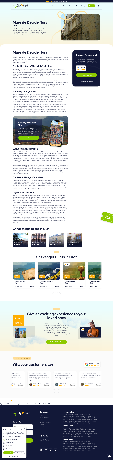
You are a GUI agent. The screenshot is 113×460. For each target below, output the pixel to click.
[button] (14, 456)
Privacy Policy (43, 427)
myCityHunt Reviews (45, 422)
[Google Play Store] (45, 440)
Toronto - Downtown (81, 418)
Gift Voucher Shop (44, 417)
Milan (89, 421)
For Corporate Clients (86, 81)
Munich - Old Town (67, 423)
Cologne (89, 423)
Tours (71, 6)
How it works (56, 6)
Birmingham (77, 423)
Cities (65, 6)
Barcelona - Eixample (81, 421)
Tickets (42, 415)
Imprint (91, 459)
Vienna (84, 419)
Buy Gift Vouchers (57, 342)
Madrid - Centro (91, 416)
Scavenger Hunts (87, 75)
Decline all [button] (19, 452)
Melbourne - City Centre (69, 416)
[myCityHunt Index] (22, 6)
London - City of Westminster (70, 414)
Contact (42, 424)
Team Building (80, 6)
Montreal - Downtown (68, 421)
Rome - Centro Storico (69, 418)
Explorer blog (43, 420)
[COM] (98, 5)
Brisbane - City (92, 418)
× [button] (24, 428)
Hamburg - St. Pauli (92, 419)
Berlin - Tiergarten (81, 416)
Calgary (83, 423)
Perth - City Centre (76, 419)
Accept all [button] (8, 452)
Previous (53, 292)
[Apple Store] (45, 435)
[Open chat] (109, 456)
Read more (18, 436)
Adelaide (94, 421)
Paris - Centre (66, 419)
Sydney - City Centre (84, 414)
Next (59, 292)
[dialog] (14, 442)
